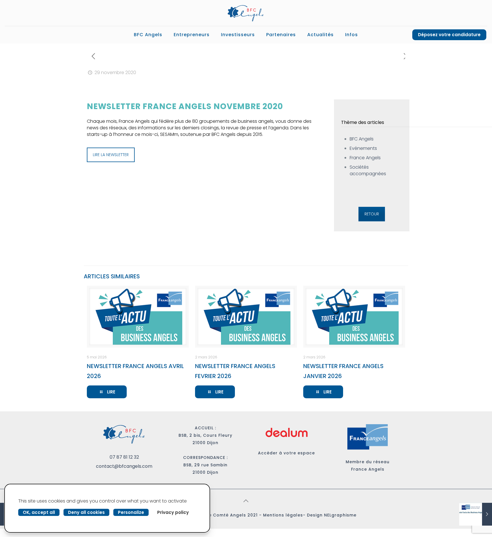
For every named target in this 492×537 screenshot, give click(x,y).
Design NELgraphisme (331, 515)
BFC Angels (362, 139)
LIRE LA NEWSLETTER (111, 155)
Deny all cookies (86, 512)
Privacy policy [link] (173, 512)
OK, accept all (39, 512)
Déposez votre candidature (449, 35)
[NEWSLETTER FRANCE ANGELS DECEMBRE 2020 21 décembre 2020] (475, 514)
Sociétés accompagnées (368, 170)
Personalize (131, 512)
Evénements (363, 148)
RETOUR (371, 214)
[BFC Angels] (246, 13)
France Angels (365, 157)
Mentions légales (283, 515)
